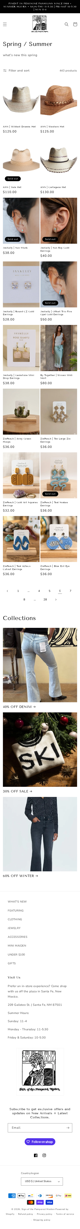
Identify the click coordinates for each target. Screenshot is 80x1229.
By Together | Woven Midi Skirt (56, 377)
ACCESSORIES (18, 937)
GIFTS (12, 963)
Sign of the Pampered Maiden (38, 1209)
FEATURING (15, 910)
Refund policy (25, 1214)
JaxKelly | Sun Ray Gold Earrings (54, 249)
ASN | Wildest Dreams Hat (19, 126)
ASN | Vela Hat (12, 187)
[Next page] (55, 599)
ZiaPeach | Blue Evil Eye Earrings (55, 568)
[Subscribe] (67, 1127)
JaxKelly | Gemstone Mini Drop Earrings (18, 377)
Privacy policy (44, 1214)
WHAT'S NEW (17, 901)
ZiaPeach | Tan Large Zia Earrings (55, 440)
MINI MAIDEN (17, 946)
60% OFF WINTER (18, 876)
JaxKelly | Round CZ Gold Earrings (18, 313)
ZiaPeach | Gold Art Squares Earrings (20, 504)
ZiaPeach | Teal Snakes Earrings (54, 504)
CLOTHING (15, 919)
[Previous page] (7, 591)
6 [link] (60, 591)
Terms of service (65, 1214)
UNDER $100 (16, 954)
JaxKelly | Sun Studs (15, 247)
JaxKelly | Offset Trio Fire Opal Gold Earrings (56, 313)
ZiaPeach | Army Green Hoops (17, 440)
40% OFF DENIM (17, 707)
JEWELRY (14, 928)
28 (45, 599)
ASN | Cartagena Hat (53, 187)
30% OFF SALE (15, 791)
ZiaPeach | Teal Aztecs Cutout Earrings (16, 568)
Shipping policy (42, 1219)
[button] (5, 24)
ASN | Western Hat (52, 126)
